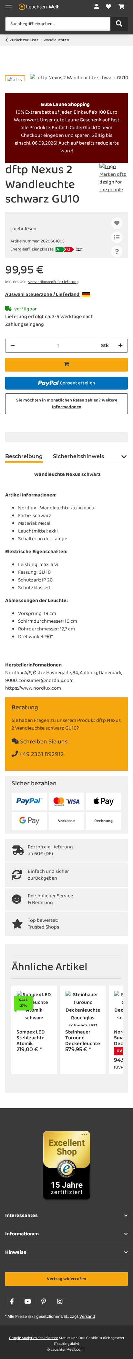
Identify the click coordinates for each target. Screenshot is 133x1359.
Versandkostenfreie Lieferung (53, 282)
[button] (96, 7)
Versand (87, 1316)
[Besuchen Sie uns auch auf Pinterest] (43, 1301)
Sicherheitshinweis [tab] (78, 456)
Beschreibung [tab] (24, 456)
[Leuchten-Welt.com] (39, 7)
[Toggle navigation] (8, 7)
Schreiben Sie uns (43, 742)
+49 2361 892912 (41, 754)
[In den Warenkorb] (10, 70)
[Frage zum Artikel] (117, 251)
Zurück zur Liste (24, 40)
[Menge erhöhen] (120, 345)
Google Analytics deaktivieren (33, 1338)
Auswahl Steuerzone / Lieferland (42, 294)
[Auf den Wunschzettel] (117, 223)
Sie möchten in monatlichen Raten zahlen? (66, 404)
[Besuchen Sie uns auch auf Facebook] (11, 1301)
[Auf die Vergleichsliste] (117, 237)
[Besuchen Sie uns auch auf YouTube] (27, 1301)
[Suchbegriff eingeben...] (119, 24)
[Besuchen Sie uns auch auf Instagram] (59, 1301)
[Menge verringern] (12, 345)
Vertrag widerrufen (66, 1279)
